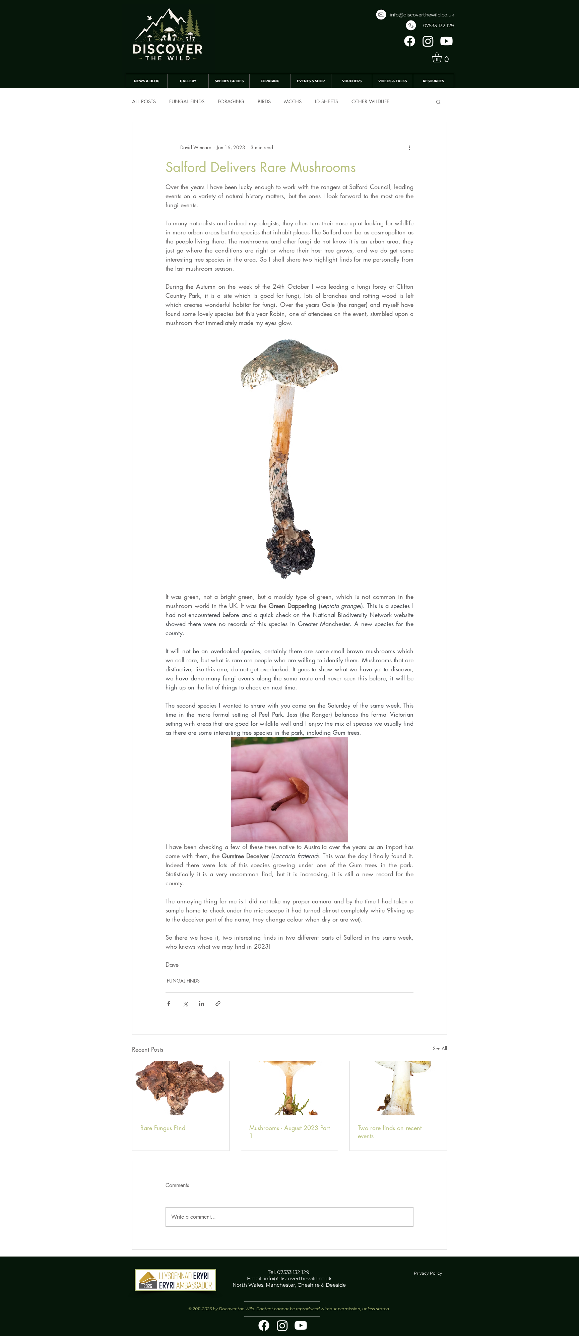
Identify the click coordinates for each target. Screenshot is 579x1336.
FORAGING (231, 102)
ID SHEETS (326, 102)
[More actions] (409, 148)
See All (440, 1048)
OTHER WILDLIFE (370, 102)
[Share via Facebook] (169, 1003)
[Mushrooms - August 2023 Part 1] (289, 1088)
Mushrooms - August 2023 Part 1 (289, 1132)
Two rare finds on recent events (390, 1132)
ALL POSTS (144, 102)
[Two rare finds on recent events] (398, 1088)
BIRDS (264, 102)
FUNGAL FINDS (186, 102)
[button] (443, 57)
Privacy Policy (428, 1273)
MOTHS (293, 102)
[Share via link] (218, 1003)
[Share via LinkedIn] (201, 1003)
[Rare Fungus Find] (180, 1088)
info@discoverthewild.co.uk (422, 15)
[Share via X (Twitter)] (185, 1003)
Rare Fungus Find (162, 1128)
